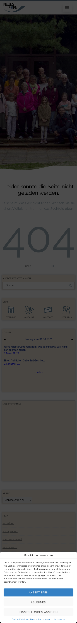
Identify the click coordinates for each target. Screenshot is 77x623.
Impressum (59, 619)
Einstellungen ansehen (39, 612)
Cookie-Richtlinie (20, 619)
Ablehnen (38, 602)
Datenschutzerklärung (41, 619)
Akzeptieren (38, 592)
